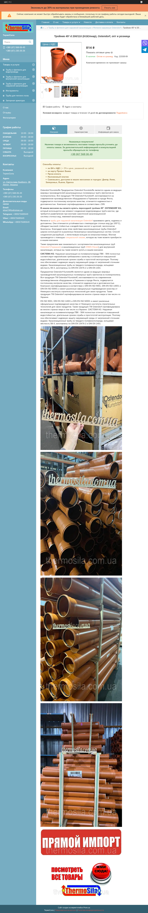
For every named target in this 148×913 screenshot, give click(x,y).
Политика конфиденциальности (91, 910)
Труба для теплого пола (17, 95)
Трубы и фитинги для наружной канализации (17, 85)
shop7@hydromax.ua (13, 210)
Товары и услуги (11, 64)
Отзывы (7, 112)
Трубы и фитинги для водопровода (16, 71)
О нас (6, 107)
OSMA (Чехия (92, 247)
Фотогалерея (9, 117)
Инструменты (12, 90)
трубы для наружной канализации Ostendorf (71, 220)
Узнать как (109, 8)
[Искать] (30, 42)
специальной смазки (75, 237)
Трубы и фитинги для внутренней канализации (17, 78)
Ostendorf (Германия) (50, 247)
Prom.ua (86, 908)
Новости (88, 22)
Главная (45, 22)
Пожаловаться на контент (65, 910)
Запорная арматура (15, 100)
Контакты (121, 22)
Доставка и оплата (104, 22)
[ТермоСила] (18, 27)
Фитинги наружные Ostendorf (107, 28)
